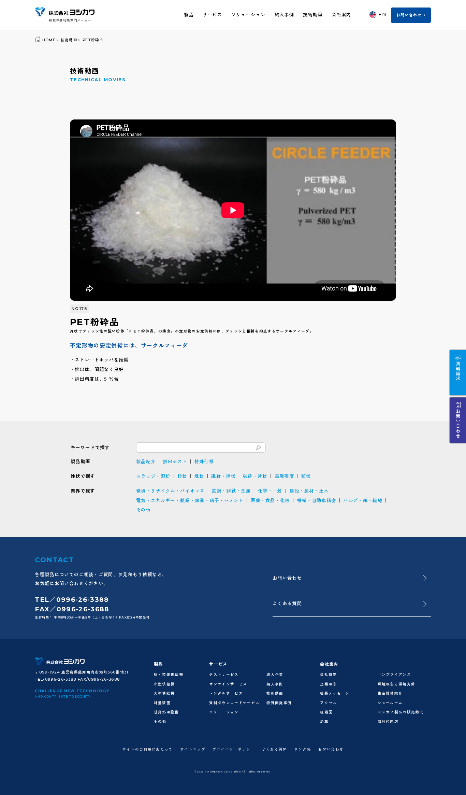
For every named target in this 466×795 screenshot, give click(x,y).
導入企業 (274, 674)
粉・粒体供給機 (168, 674)
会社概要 (328, 674)
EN (382, 14)
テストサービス (223, 674)
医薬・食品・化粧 (270, 500)
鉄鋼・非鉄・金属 (231, 491)
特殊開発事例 (279, 703)
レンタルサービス (226, 693)
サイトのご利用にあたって (147, 749)
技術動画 (312, 14)
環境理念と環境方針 (397, 684)
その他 (143, 510)
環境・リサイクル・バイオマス (170, 491)
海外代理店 (388, 722)
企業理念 (328, 684)
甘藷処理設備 (166, 712)
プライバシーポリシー (233, 749)
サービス (212, 14)
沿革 (324, 722)
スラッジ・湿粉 (153, 476)
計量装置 (162, 703)
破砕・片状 (255, 476)
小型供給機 (164, 684)
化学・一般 (270, 491)
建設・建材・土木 (309, 491)
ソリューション (248, 14)
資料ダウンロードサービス (234, 703)
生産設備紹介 (390, 693)
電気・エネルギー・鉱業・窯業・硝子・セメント (190, 500)
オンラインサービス (228, 684)
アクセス (328, 703)
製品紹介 (146, 461)
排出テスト (175, 461)
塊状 (199, 476)
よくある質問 (287, 603)
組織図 (326, 712)
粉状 (306, 476)
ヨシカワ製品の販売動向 (401, 712)
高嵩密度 (284, 476)
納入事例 (284, 14)
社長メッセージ (334, 693)
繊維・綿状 (223, 476)
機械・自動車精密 (316, 500)
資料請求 (458, 371)
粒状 (182, 476)
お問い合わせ (409, 15)
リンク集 (302, 749)
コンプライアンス (394, 674)
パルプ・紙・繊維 (362, 500)
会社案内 (341, 14)
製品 (189, 14)
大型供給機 (164, 693)
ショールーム (390, 703)
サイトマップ (192, 749)
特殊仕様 (204, 461)
